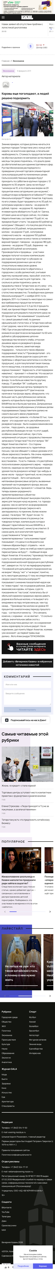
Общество (6, 1021)
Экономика (18, 61)
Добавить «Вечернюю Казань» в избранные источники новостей (27, 663)
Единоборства (36, 1048)
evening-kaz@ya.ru (17, 1132)
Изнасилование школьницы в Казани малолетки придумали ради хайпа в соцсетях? (19, 880)
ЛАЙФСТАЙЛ (12, 928)
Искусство (7, 1092)
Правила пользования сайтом (16, 1150)
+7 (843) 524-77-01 (19, 1167)
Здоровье (6, 1083)
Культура (6, 1044)
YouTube (5, 1212)
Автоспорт (34, 1035)
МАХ (4, 1230)
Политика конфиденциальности (16, 1154)
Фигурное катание (37, 1039)
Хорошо (43, 1266)
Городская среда (9, 1017)
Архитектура (8, 1101)
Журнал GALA (9, 1068)
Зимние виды (35, 1044)
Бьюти (4, 1079)
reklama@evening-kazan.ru (20, 1171)
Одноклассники (9, 1225)
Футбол (32, 1017)
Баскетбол (34, 1030)
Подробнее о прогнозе (11, 47)
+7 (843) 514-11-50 (19, 1127)
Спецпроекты (8, 1106)
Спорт (32, 1011)
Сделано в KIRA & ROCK (12, 1255)
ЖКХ (4, 1026)
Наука (4, 1048)
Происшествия (9, 1039)
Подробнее (23, 1266)
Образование (8, 1053)
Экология (6, 1057)
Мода (4, 1074)
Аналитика (7, 1062)
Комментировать (27, 709)
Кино (4, 1088)
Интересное (35, 1053)
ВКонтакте (6, 1207)
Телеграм (6, 1216)
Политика (6, 1030)
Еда (3, 1097)
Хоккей (32, 1021)
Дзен (4, 1221)
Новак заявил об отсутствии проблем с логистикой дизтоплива (22, 26)
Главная (6, 61)
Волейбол (33, 1026)
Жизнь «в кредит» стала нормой (19, 785)
